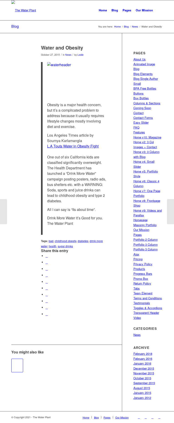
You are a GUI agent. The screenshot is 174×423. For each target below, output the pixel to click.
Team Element (142, 293)
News (68, 54)
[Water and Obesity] (20, 55)
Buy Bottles (141, 98)
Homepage (140, 220)
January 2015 (142, 392)
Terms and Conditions (147, 298)
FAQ (136, 127)
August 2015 (141, 388)
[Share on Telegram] (47, 307)
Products (139, 269)
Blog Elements (143, 74)
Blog (15, 26)
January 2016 (142, 363)
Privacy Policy (142, 264)
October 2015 (142, 378)
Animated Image (144, 64)
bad (51, 241)
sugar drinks (65, 246)
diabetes (83, 241)
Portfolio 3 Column (145, 244)
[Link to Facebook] (138, 417)
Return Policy (142, 283)
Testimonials (141, 303)
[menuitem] (103, 10)
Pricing (138, 259)
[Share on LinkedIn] (47, 282)
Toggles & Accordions (147, 308)
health (52, 246)
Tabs (136, 288)
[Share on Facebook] (47, 256)
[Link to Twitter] (145, 417)
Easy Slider (141, 122)
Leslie (80, 54)
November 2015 (143, 373)
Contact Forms (143, 117)
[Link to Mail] (159, 417)
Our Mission (141, 230)
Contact (138, 113)
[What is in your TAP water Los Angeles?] (17, 365)
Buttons (138, 93)
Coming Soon (142, 108)
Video (137, 317)
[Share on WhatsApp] (47, 269)
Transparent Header (146, 312)
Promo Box (140, 278)
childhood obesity (65, 241)
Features (139, 132)
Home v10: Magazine (147, 137)
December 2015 (143, 368)
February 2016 (142, 358)
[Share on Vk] (47, 294)
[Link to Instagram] (152, 417)
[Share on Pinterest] (47, 275)
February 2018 (142, 353)
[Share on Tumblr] (47, 288)
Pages (137, 235)
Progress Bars (142, 273)
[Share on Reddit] (47, 301)
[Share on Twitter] (47, 262)
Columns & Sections (146, 103)
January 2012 (142, 397)
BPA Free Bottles (144, 88)
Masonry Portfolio (145, 225)
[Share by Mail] (47, 314)
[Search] (159, 10)
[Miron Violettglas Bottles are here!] (3, 211)
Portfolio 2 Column (145, 239)
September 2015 (144, 383)
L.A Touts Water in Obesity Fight (73, 146)
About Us (139, 59)
